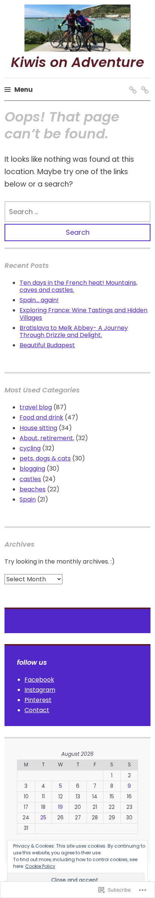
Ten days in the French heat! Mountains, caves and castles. (78, 286)
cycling (30, 448)
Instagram (39, 689)
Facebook (39, 679)
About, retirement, (47, 438)
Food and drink (41, 417)
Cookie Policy (40, 866)
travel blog (36, 407)
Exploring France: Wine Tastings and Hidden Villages (83, 314)
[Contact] (143, 82)
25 (43, 817)
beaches (33, 489)
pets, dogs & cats (45, 458)
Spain (28, 499)
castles (30, 479)
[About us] (131, 82)
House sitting (38, 428)
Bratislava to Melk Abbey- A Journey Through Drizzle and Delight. (74, 331)
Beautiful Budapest (47, 345)
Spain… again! (39, 300)
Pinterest (38, 700)
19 (60, 807)
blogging (32, 468)
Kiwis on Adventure (77, 62)
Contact (36, 710)
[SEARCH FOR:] (77, 211)
